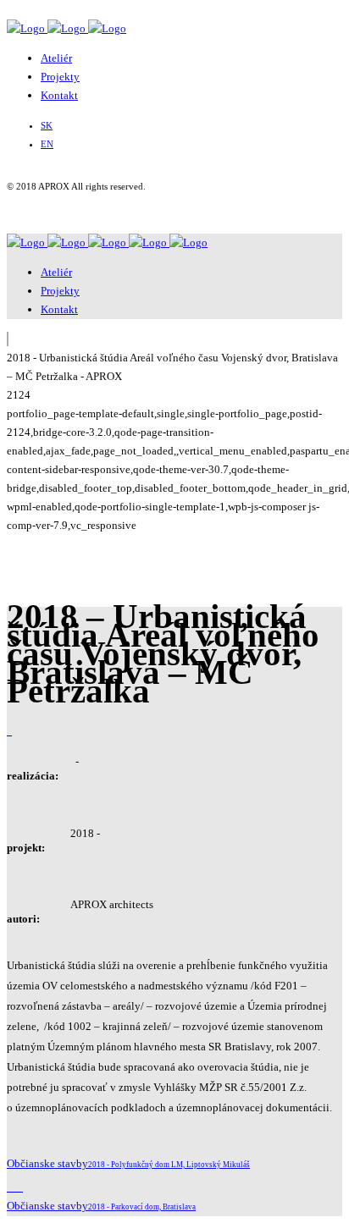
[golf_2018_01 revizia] (10, 730)
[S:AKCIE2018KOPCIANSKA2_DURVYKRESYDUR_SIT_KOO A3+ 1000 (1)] (8, 730)
